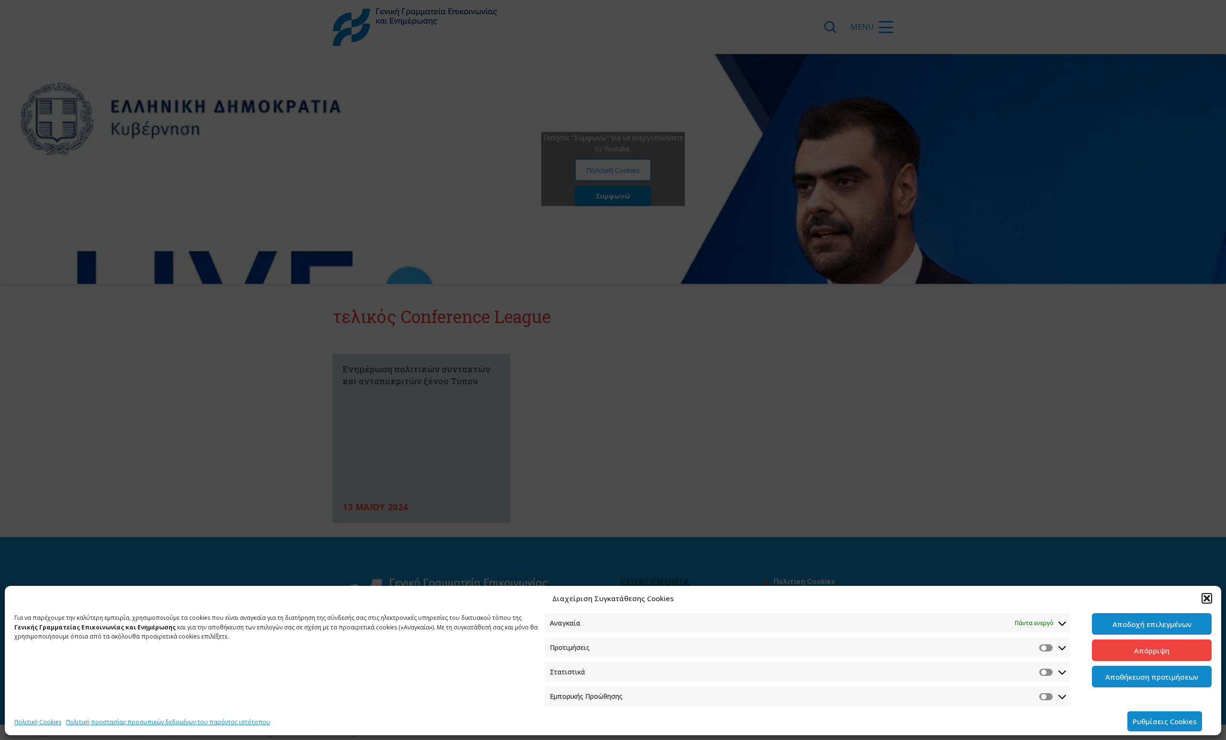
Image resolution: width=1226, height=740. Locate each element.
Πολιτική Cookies (37, 722)
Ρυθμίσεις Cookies (1165, 721)
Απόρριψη (1151, 650)
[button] (1207, 598)
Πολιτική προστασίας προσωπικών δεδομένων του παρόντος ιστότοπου (168, 722)
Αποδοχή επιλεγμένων (1152, 624)
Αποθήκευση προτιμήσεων (1151, 677)
